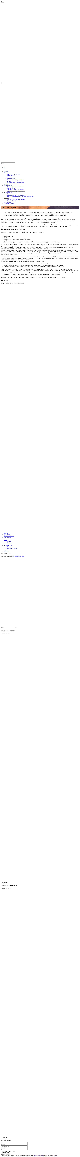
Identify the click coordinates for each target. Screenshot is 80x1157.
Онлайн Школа (8, 545)
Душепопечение (8, 185)
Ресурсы (6, 184)
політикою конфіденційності (42, 1155)
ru (1, 164)
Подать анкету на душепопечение (16, 191)
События (6, 198)
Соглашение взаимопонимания (15, 189)
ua (4, 168)
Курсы (8, 193)
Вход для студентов (12, 548)
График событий (11, 200)
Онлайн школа (8, 192)
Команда (9, 181)
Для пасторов (7, 202)
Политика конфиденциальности (15, 182)
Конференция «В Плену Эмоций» (16, 199)
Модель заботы (11, 178)
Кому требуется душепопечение (15, 186)
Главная (6, 171)
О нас (5, 173)
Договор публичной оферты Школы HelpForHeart (20, 196)
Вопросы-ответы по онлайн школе (16, 195)
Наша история (10, 175)
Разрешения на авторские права (15, 179)
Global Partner (18, 556)
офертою (54, 1155)
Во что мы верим (11, 177)
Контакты (9, 542)
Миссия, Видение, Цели (13, 174)
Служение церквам (9, 203)
